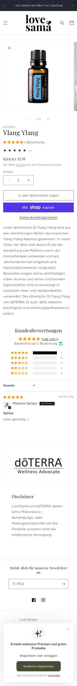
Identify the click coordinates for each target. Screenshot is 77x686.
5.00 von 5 (50, 339)
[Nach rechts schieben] (48, 119)
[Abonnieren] (63, 584)
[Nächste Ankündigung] (72, 5)
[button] (5, 23)
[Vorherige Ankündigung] (4, 5)
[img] (13, 397)
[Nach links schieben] (29, 119)
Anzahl (8, 171)
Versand (20, 165)
